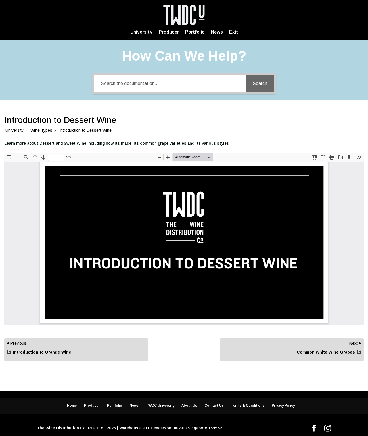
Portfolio (195, 32)
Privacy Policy (283, 406)
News (217, 32)
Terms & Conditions (247, 406)
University (141, 32)
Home (72, 406)
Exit (233, 32)
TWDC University (160, 406)
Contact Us (214, 406)
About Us (189, 406)
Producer (169, 32)
